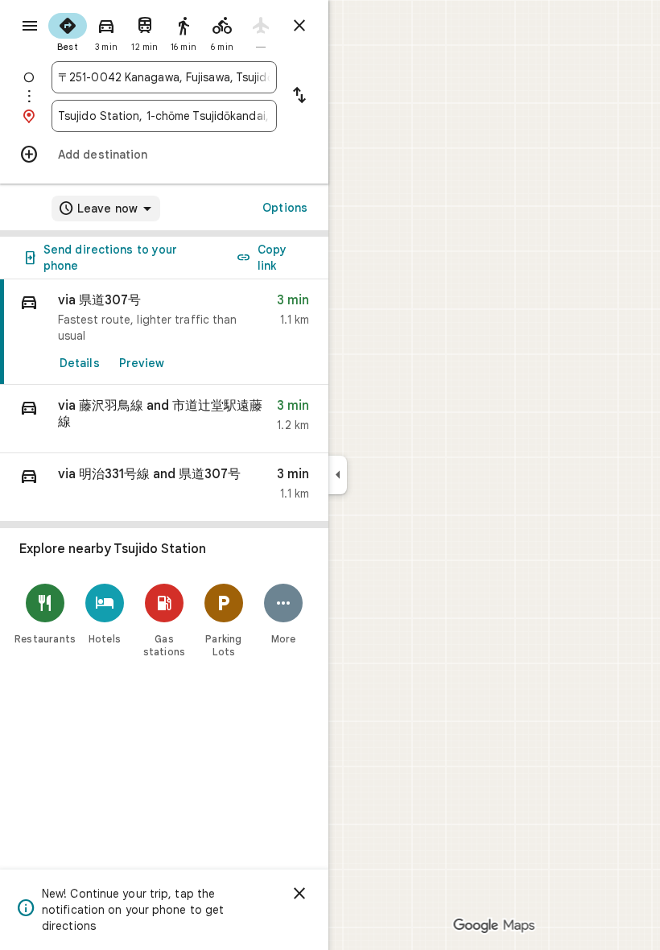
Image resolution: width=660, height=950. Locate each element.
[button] (164, 419)
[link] (164, 332)
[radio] (67, 31)
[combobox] (164, 77)
